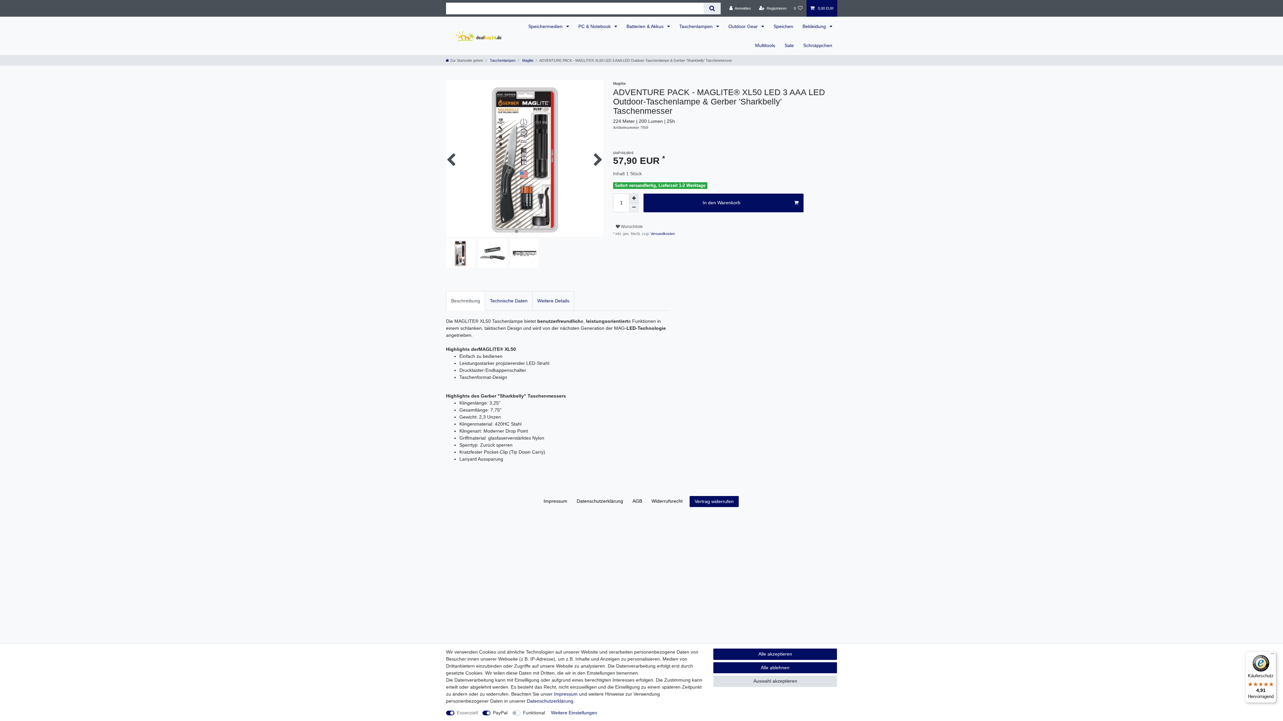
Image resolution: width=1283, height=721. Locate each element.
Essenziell (467, 712)
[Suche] (712, 8)
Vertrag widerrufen (714, 501)
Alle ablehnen (775, 667)
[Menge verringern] (633, 207)
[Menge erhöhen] (633, 198)
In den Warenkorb (721, 202)
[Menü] (1272, 655)
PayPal (500, 712)
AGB (637, 501)
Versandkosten (662, 234)
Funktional (534, 712)
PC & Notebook (595, 26)
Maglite (527, 60)
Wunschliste (631, 226)
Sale (789, 45)
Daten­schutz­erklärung (600, 501)
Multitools (765, 45)
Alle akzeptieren (775, 654)
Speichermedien (546, 26)
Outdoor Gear (743, 26)
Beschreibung (465, 300)
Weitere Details (553, 300)
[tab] (465, 301)
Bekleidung (815, 26)
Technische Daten (509, 300)
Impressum (555, 501)
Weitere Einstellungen (574, 712)
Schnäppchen (817, 45)
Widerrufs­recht (667, 501)
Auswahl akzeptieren (775, 681)
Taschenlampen (696, 26)
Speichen (783, 26)
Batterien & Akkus (645, 26)
